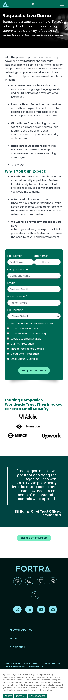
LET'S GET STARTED (34, 538)
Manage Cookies (37, 696)
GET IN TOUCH (17, 647)
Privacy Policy (12, 663)
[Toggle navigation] (62, 4)
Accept (8, 696)
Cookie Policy (15, 677)
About (13, 638)
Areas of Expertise (21, 629)
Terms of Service (36, 677)
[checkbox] (34, 344)
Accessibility (36, 666)
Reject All (20, 696)
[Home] (6, 4)
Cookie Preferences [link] (15, 666)
